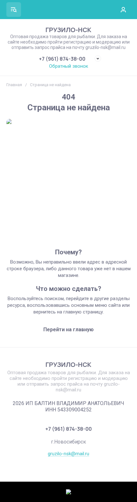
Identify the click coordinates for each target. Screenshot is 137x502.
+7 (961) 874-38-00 (62, 58)
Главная (14, 84)
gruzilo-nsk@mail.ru (68, 454)
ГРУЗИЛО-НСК (68, 29)
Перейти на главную (68, 330)
